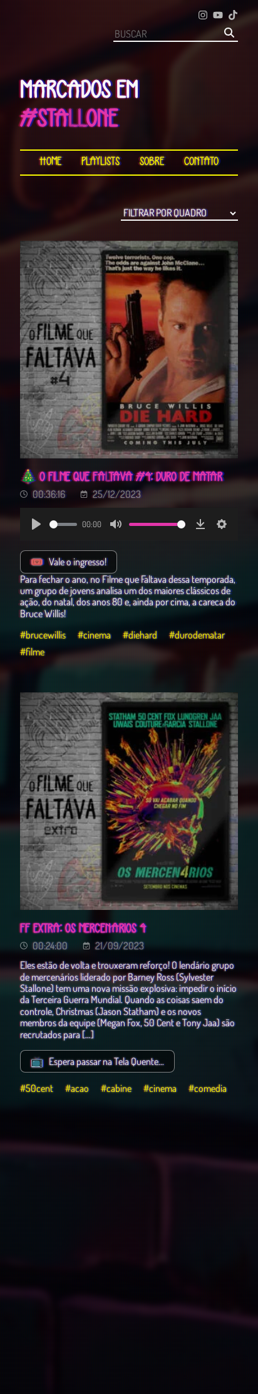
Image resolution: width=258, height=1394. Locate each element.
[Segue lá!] (203, 16)
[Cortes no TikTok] (233, 16)
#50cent (36, 1088)
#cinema (94, 634)
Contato (201, 162)
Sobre (152, 162)
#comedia (207, 1088)
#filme (32, 651)
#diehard (140, 634)
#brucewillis (43, 634)
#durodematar (197, 634)
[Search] (229, 33)
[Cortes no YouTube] (218, 16)
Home (50, 162)
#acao (77, 1088)
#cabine (116, 1088)
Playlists (100, 162)
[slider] (63, 524)
